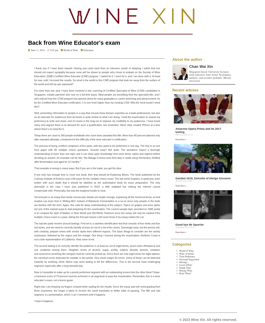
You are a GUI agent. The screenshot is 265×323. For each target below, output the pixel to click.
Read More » (180, 139)
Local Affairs (185, 264)
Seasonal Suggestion (189, 259)
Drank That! (185, 267)
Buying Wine (185, 270)
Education (88, 50)
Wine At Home (186, 253)
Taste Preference (187, 256)
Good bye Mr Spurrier (189, 224)
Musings (183, 262)
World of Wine (71, 50)
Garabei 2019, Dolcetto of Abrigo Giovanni (203, 178)
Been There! (185, 273)
